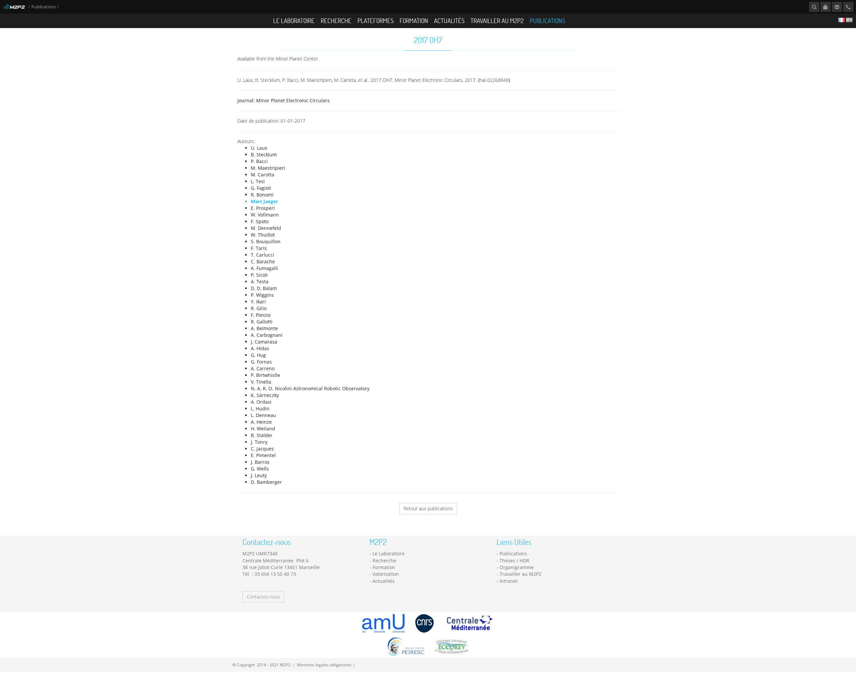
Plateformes (375, 20)
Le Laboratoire (294, 20)
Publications (44, 7)
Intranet (509, 581)
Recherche (336, 20)
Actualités (449, 20)
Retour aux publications (428, 508)
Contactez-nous (263, 596)
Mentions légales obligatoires (324, 664)
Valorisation (385, 574)
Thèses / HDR (514, 560)
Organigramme (517, 567)
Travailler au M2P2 (497, 20)
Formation (414, 20)
